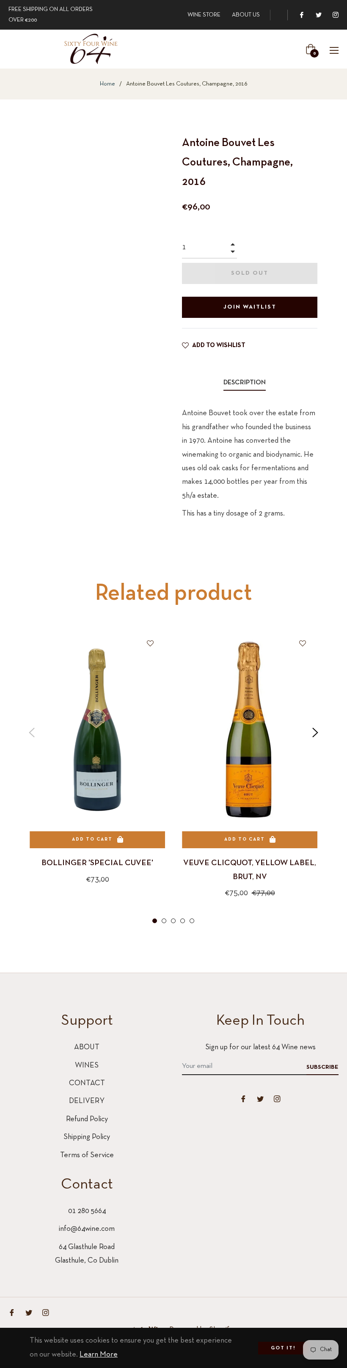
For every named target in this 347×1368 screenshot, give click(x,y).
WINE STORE (203, 15)
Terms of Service (87, 1155)
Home (107, 84)
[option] (97, 770)
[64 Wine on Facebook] (301, 15)
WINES (87, 1065)
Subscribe (322, 1067)
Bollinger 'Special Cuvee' (97, 863)
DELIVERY (87, 1101)
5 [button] (192, 920)
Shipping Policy (86, 1137)
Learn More (99, 1354)
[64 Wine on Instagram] (335, 15)
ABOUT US (246, 15)
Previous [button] (31, 732)
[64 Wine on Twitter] (318, 15)
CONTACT (87, 1083)
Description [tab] (244, 383)
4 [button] (182, 920)
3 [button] (173, 920)
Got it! (283, 1348)
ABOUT (86, 1047)
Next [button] (315, 732)
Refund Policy (87, 1119)
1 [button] (154, 920)
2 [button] (164, 920)
